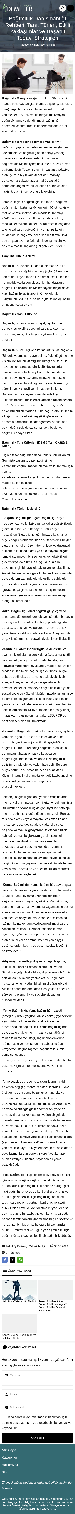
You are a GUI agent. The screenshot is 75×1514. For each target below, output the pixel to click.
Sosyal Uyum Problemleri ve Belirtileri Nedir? (19, 1336)
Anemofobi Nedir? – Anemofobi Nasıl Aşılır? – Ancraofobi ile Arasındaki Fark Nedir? (53, 1306)
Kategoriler (9, 1457)
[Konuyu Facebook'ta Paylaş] (5, 1260)
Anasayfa (25, 44)
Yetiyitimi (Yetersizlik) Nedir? (19, 1301)
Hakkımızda (10, 1465)
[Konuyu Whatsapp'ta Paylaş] (20, 1260)
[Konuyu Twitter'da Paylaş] (12, 1260)
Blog (5, 1472)
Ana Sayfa (9, 1450)
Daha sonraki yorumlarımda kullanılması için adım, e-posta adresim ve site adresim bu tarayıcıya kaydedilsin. (37, 1422)
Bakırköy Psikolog (45, 44)
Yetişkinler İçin (37, 1246)
